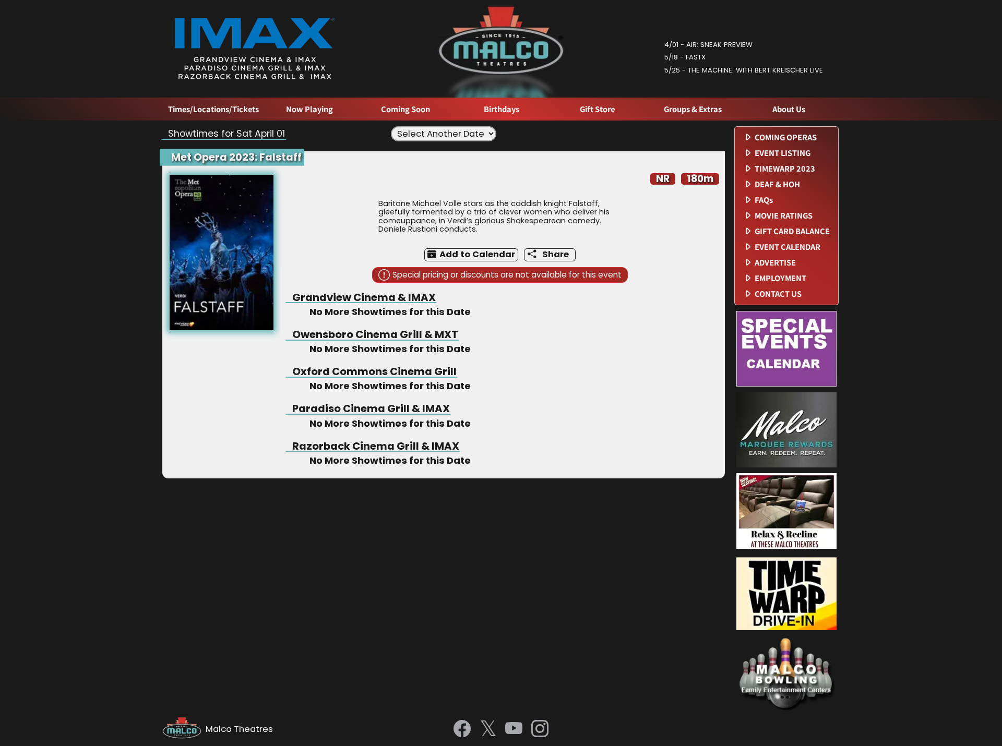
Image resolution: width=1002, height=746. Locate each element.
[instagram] (539, 729)
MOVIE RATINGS (784, 216)
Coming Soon (405, 109)
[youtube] (513, 729)
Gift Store (597, 109)
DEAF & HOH (777, 184)
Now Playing (309, 109)
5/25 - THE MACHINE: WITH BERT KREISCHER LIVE (743, 70)
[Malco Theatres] (184, 729)
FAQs (764, 200)
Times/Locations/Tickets (213, 109)
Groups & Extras (693, 109)
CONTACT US (778, 294)
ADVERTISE (775, 263)
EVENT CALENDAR (787, 247)
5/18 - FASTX (685, 57)
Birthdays (501, 109)
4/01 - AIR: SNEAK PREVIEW (708, 45)
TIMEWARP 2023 (785, 169)
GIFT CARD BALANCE (792, 231)
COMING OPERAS (786, 137)
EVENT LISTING (782, 153)
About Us (788, 109)
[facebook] (462, 729)
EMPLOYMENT (780, 278)
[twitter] (488, 729)
